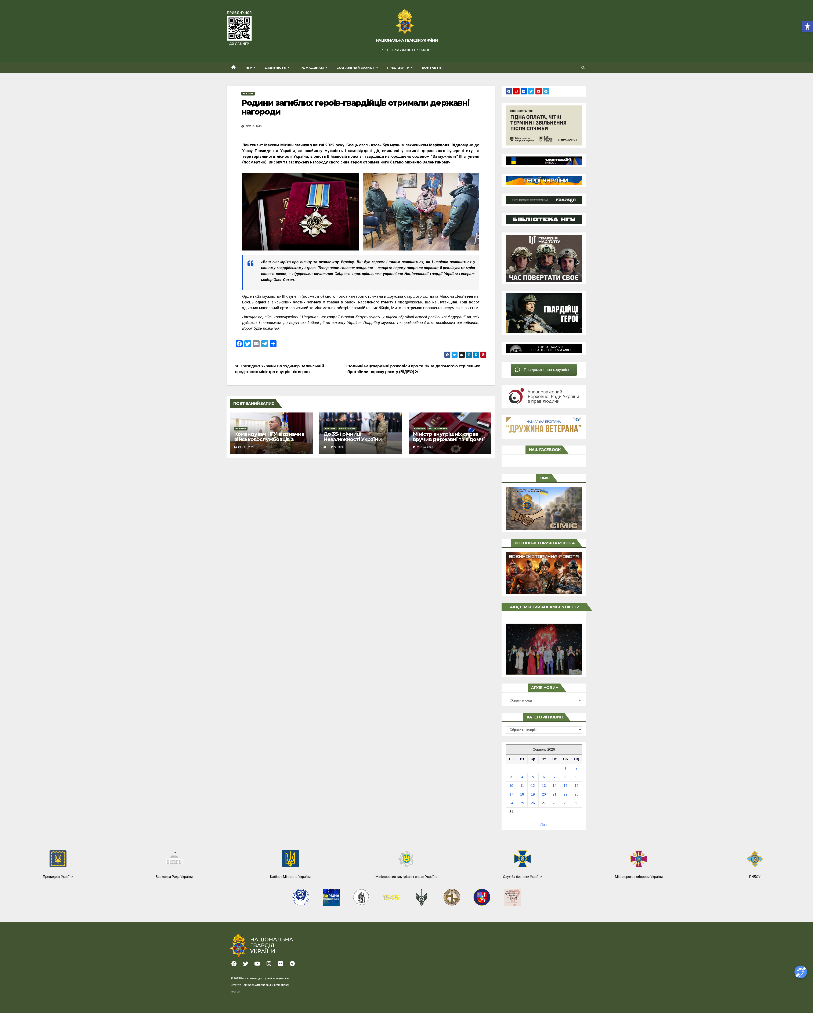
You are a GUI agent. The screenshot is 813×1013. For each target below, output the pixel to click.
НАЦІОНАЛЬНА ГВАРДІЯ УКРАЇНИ (406, 40)
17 (511, 794)
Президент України (58, 877)
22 (565, 794)
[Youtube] (538, 91)
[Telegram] (546, 91)
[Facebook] (509, 91)
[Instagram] (516, 91)
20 (544, 794)
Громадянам (312, 68)
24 (511, 803)
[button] (807, 26)
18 (522, 794)
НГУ (249, 68)
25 (522, 803)
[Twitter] (531, 91)
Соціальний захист (355, 68)
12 (533, 785)
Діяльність (276, 68)
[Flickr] (524, 91)
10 (511, 785)
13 (544, 785)
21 (554, 794)
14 (554, 785)
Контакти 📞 (434, 68)
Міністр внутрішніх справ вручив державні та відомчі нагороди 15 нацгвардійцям (449, 439)
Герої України (347, 428)
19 (533, 794)
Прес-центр (398, 68)
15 (565, 785)
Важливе (248, 93)
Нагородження (438, 428)
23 (576, 794)
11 (522, 785)
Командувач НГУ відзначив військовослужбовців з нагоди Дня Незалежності (269, 439)
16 (576, 785)
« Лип (542, 824)
